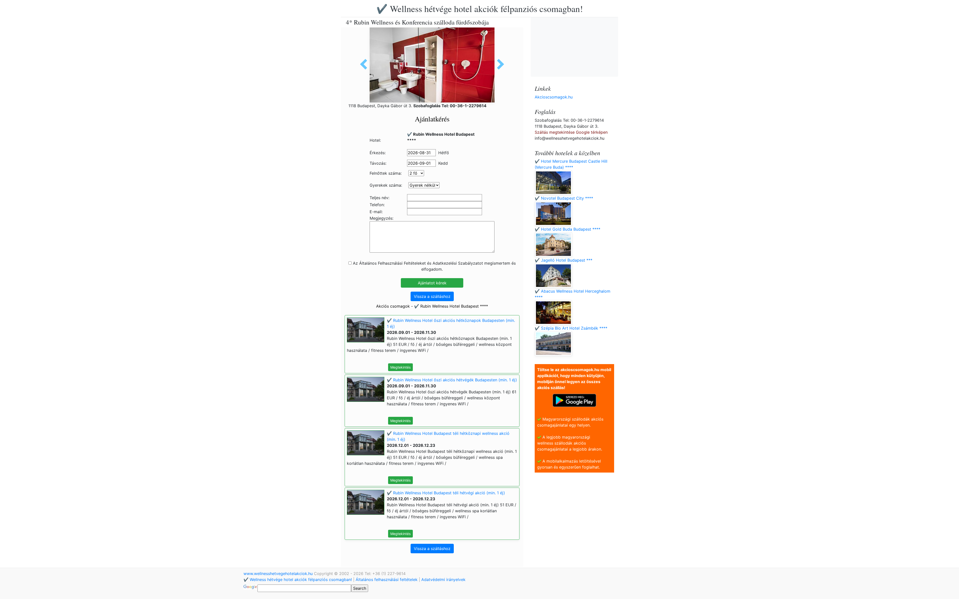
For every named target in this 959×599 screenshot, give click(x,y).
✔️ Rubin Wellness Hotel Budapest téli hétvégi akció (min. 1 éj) (446, 492)
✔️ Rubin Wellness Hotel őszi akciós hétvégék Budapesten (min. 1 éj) (452, 379)
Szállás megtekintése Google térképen (571, 132)
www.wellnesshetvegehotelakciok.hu (278, 573)
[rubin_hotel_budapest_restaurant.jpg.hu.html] (365, 64)
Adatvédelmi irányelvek (443, 579)
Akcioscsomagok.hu (554, 96)
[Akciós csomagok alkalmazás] (574, 399)
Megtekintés (400, 367)
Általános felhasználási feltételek (387, 579)
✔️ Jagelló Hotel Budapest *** (563, 260)
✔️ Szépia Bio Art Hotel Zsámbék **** (571, 328)
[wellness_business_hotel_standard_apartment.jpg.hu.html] (498, 64)
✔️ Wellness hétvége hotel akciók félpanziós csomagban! (479, 8)
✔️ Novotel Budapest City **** (564, 198)
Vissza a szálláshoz (432, 296)
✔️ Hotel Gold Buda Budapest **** (567, 229)
